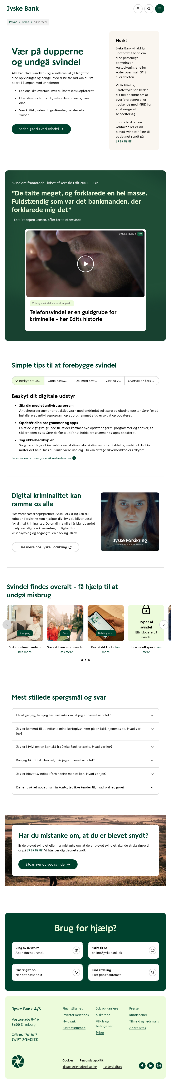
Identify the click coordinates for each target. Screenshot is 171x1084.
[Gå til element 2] (85, 660)
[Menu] (159, 8)
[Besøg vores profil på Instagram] (159, 1065)
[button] (138, 8)
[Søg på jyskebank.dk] (148, 8)
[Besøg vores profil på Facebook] (142, 1065)
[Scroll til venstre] (7, 624)
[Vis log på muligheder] (138, 8)
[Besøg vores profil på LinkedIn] (150, 1065)
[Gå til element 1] (82, 660)
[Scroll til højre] (163, 624)
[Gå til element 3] (89, 660)
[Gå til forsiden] (23, 8)
